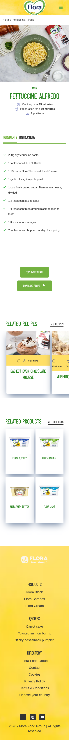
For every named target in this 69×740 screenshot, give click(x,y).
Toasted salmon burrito (34, 633)
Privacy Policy (34, 681)
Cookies (34, 674)
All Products (55, 422)
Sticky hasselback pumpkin (34, 640)
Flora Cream (34, 606)
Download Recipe (31, 286)
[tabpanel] (34, 197)
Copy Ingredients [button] (34, 272)
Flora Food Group (35, 661)
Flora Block (34, 592)
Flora (6, 19)
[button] (61, 7)
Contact (34, 668)
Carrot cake (34, 626)
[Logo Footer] (34, 548)
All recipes (56, 324)
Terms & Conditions (34, 688)
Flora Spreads (34, 599)
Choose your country (34, 695)
